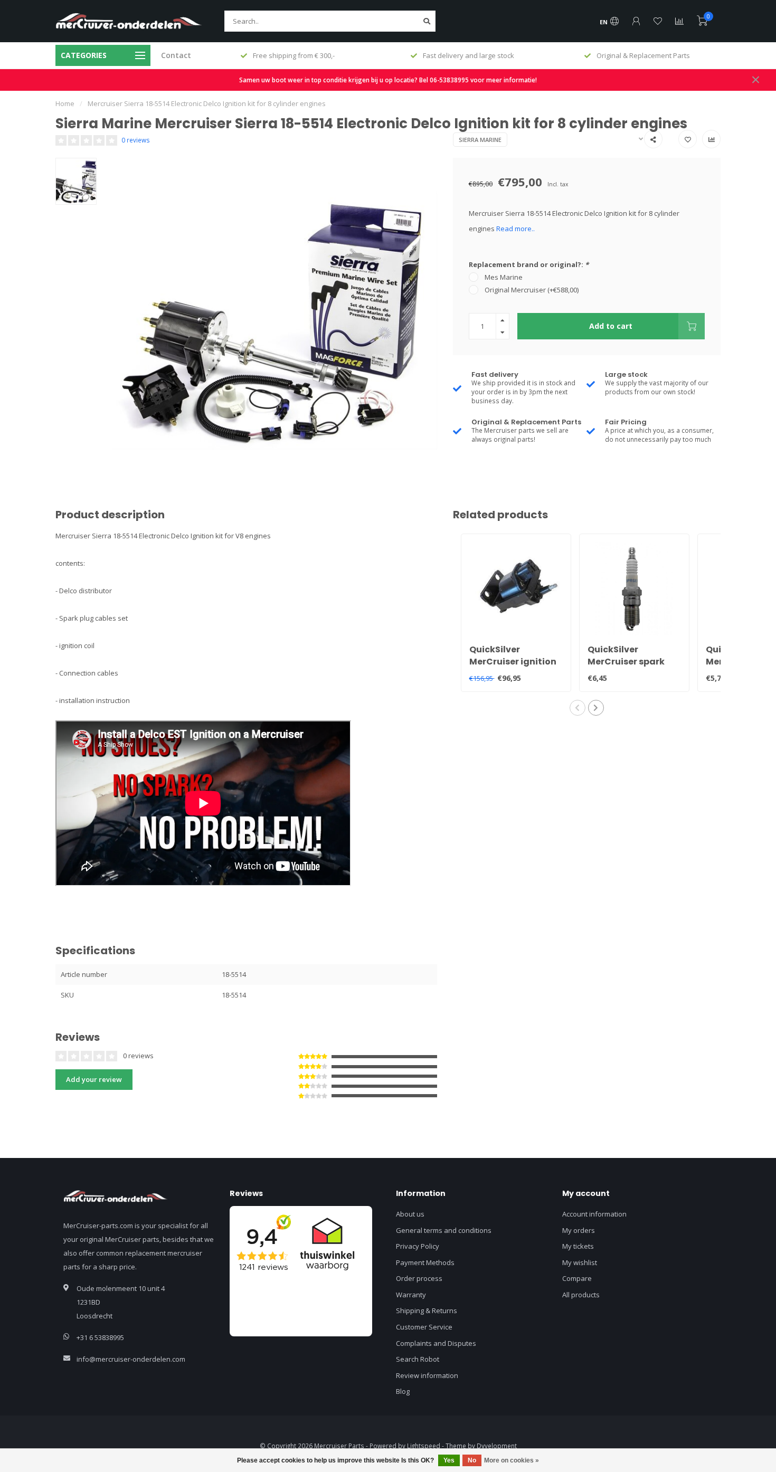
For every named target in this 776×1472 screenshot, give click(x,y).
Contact (176, 55)
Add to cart (610, 326)
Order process (419, 1278)
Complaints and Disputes (436, 1343)
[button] (577, 708)
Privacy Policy (417, 1246)
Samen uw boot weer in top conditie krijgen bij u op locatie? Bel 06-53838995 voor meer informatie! (388, 79)
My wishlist (579, 1262)
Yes (449, 1460)
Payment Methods (425, 1262)
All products (581, 1294)
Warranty (411, 1294)
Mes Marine (504, 277)
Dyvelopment (497, 1445)
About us (410, 1214)
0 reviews (135, 140)
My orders (578, 1230)
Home (64, 103)
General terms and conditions (443, 1230)
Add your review (94, 1079)
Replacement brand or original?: (529, 264)
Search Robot (417, 1359)
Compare (577, 1278)
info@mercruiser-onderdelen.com (131, 1359)
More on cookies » (511, 1460)
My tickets (578, 1246)
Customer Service (424, 1327)
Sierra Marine (480, 140)
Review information (427, 1375)
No (472, 1460)
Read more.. (515, 228)
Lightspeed (423, 1445)
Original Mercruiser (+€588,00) (532, 290)
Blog (403, 1391)
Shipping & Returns (426, 1310)
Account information (594, 1214)
